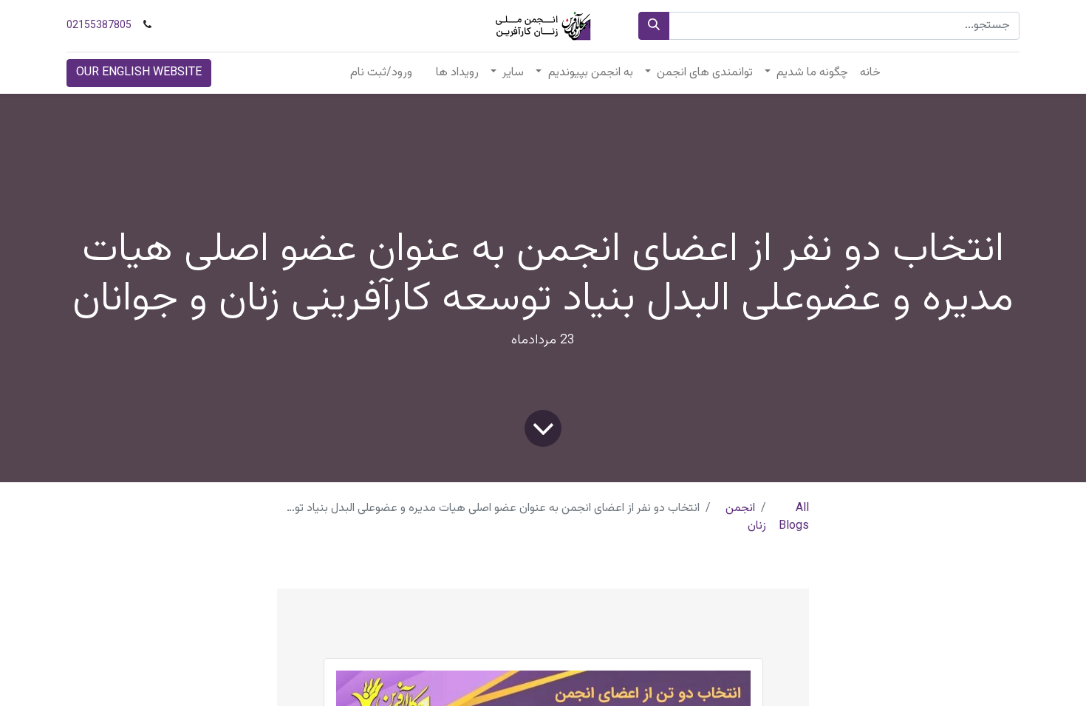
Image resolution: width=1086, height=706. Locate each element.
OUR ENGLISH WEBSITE (139, 73)
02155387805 (99, 26)
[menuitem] (870, 73)
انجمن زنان (745, 517)
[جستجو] (653, 26)
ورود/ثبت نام (381, 73)
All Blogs (794, 517)
